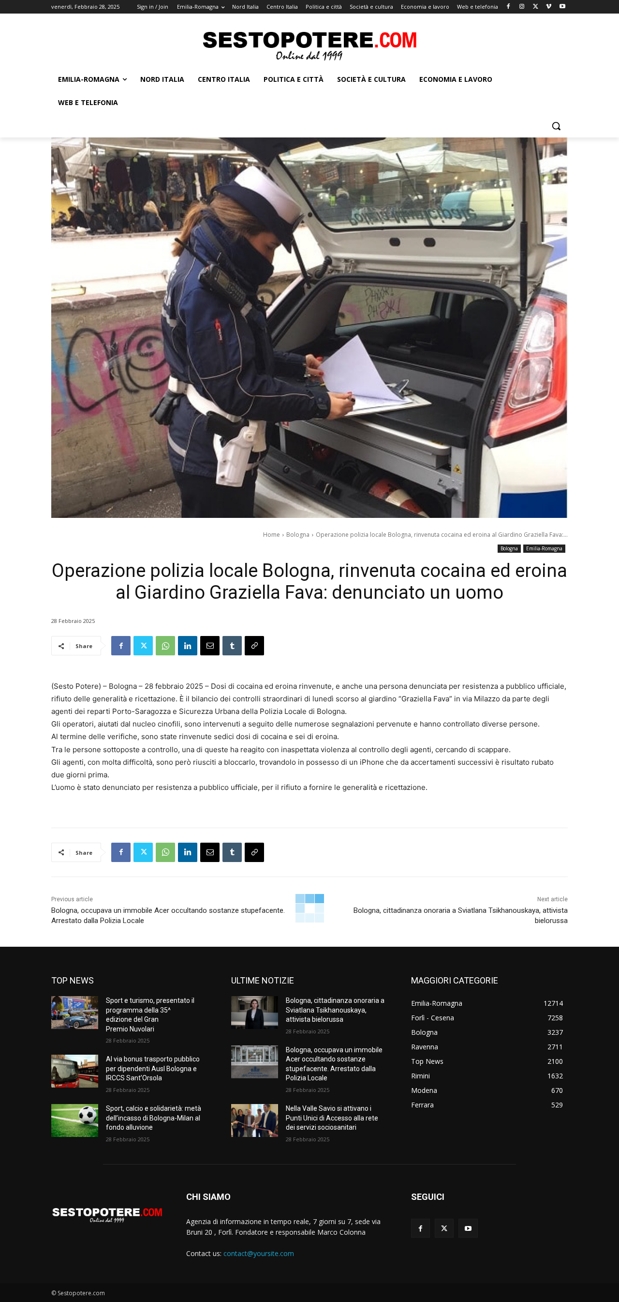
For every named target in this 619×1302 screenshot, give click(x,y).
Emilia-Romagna (544, 548)
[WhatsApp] (165, 645)
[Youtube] (562, 7)
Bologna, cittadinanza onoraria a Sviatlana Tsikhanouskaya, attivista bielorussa (335, 1010)
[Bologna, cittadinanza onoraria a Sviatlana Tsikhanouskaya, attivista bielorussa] (254, 1012)
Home (271, 534)
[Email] (210, 645)
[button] (556, 125)
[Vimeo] (548, 7)
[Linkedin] (187, 645)
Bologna (298, 534)
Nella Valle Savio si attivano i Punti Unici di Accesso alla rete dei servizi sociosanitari (332, 1118)
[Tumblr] (232, 645)
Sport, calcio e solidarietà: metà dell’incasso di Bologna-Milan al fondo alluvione (153, 1118)
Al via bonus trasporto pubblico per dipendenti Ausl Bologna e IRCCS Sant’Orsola (153, 1068)
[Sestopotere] (309, 45)
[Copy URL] (254, 645)
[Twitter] (535, 7)
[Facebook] (508, 7)
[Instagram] (522, 7)
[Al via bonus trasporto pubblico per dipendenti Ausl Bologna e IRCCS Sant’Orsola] (74, 1071)
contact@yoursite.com (258, 1253)
